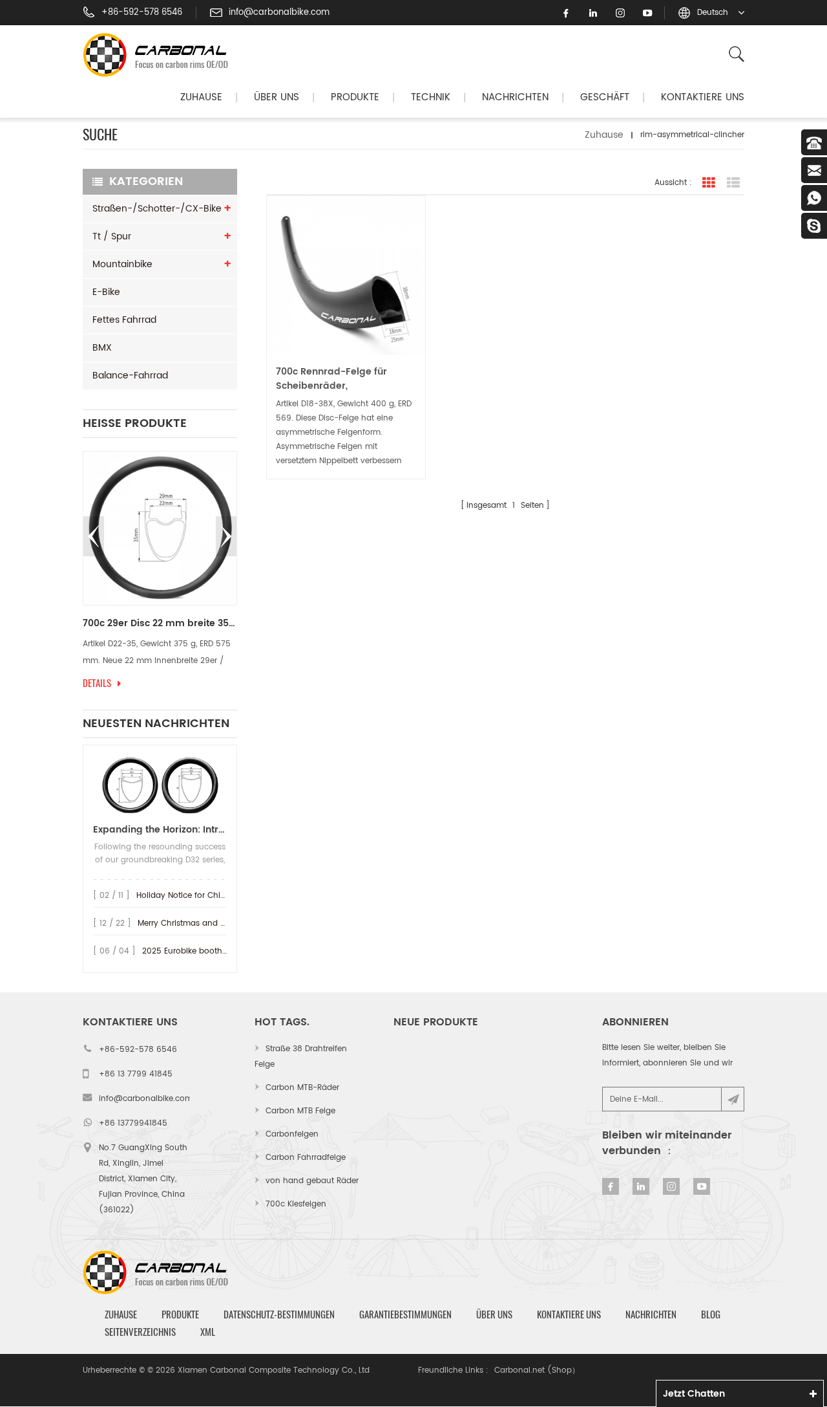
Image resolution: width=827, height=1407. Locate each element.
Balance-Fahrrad (130, 375)
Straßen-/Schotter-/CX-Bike (157, 208)
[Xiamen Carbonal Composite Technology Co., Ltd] (161, 55)
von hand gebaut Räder (312, 1181)
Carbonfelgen (292, 1134)
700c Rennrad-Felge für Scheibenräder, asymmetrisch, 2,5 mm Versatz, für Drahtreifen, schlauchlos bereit (331, 379)
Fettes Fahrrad (124, 319)
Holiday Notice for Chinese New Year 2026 (217, 895)
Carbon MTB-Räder (302, 1088)
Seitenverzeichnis (140, 1331)
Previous (93, 536)
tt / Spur (111, 236)
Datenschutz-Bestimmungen (279, 1314)
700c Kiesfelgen (296, 1204)
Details (97, 683)
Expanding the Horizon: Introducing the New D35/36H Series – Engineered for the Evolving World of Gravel (160, 829)
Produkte (355, 97)
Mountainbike (122, 264)
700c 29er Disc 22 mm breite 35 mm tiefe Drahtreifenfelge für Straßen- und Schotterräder (160, 623)
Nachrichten (515, 97)
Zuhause (201, 97)
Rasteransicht (708, 183)
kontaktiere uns (702, 97)
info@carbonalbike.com (279, 12)
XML (207, 1331)
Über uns (276, 97)
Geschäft (604, 97)
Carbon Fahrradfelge (306, 1157)
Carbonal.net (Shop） (537, 1370)
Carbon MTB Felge (300, 1111)
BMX (102, 347)
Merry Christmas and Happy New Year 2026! (223, 923)
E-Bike (106, 292)
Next (226, 536)
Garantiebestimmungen (405, 1314)
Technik (430, 97)
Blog (710, 1314)
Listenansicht (733, 183)
